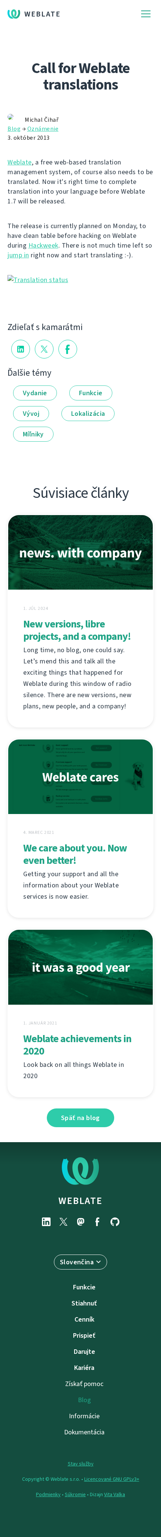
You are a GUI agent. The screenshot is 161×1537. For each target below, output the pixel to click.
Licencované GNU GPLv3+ (111, 1479)
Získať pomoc (84, 1383)
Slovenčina (77, 1262)
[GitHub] (115, 1221)
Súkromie (75, 1494)
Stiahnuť (84, 1303)
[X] (63, 1221)
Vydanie (35, 392)
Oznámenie (43, 129)
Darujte (84, 1351)
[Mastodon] (80, 1221)
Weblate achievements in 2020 (77, 1045)
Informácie (84, 1416)
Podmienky (48, 1494)
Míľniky (33, 434)
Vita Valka (114, 1494)
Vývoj (31, 413)
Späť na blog (80, 1117)
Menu (146, 14)
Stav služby (81, 1463)
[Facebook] (97, 1221)
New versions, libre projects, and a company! (77, 630)
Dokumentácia (84, 1432)
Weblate (42, 14)
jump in (18, 255)
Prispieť (84, 1335)
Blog (14, 129)
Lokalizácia (88, 413)
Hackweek (43, 245)
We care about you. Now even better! (75, 854)
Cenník (84, 1319)
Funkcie (91, 392)
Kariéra (84, 1367)
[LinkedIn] (46, 1221)
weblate (80, 1200)
